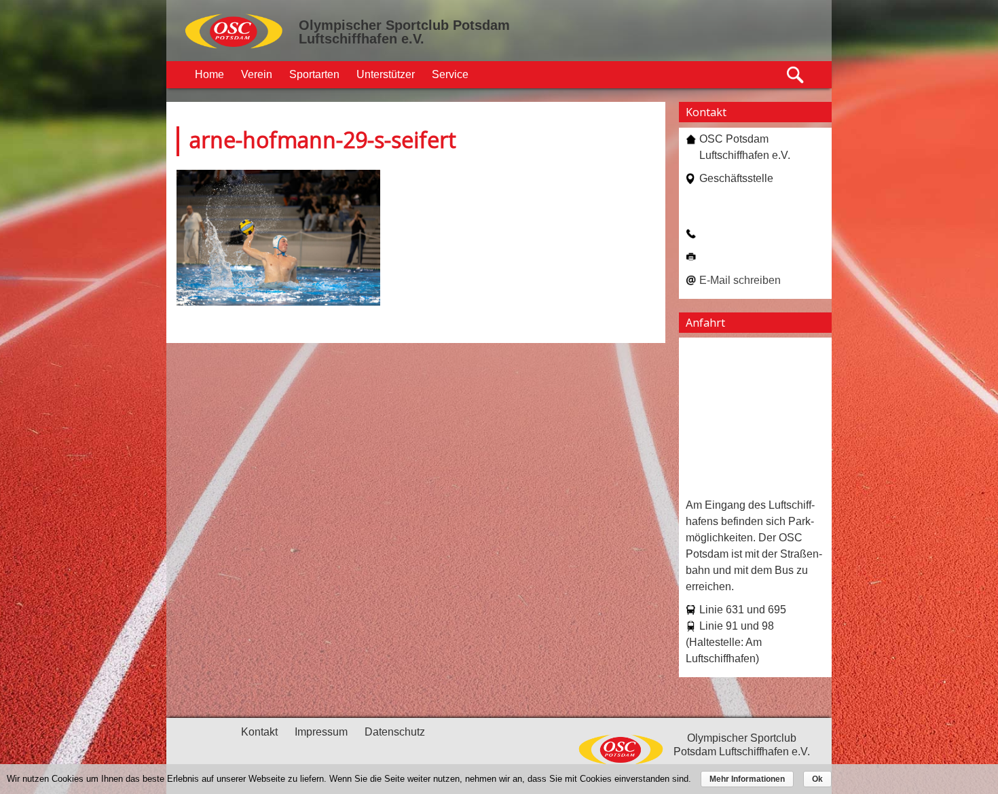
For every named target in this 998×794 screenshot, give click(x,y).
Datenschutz (395, 732)
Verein (256, 74)
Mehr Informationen (747, 779)
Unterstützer (385, 74)
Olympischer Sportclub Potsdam (404, 25)
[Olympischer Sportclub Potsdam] (234, 46)
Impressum (321, 732)
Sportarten (314, 74)
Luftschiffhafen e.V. (361, 38)
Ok (817, 779)
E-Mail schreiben (740, 280)
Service (450, 74)
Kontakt (259, 732)
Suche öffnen (796, 75)
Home (209, 74)
